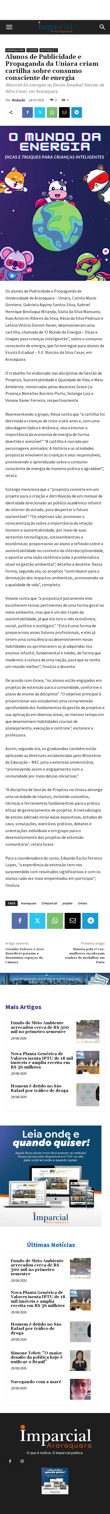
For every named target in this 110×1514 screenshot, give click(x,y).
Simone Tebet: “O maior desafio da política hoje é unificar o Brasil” (36, 1358)
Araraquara (15, 50)
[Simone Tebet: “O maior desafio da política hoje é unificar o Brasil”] (80, 1360)
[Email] (64, 112)
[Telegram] (76, 112)
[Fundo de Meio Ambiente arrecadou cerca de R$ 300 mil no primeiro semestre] (87, 1031)
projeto (67, 903)
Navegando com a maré (36, 1382)
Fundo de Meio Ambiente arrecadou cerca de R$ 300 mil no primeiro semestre (40, 1027)
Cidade (32, 50)
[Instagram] (22, 1461)
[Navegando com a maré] (80, 1389)
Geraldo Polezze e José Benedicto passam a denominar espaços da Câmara (24, 955)
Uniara (82, 903)
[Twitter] (39, 112)
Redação (18, 100)
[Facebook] (27, 112)
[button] (9, 27)
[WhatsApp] (52, 112)
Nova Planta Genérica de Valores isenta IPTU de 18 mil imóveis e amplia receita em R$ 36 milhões (42, 1060)
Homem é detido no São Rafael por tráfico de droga (39, 1088)
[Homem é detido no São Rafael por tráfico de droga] (87, 1094)
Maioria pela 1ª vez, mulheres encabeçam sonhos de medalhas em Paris (85, 955)
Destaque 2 (49, 50)
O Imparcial (49, 903)
